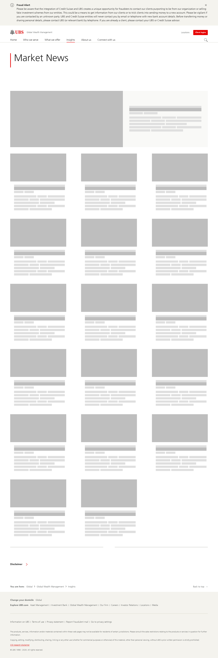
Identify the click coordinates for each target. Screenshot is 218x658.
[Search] (206, 40)
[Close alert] (206, 5)
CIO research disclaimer (20, 645)
